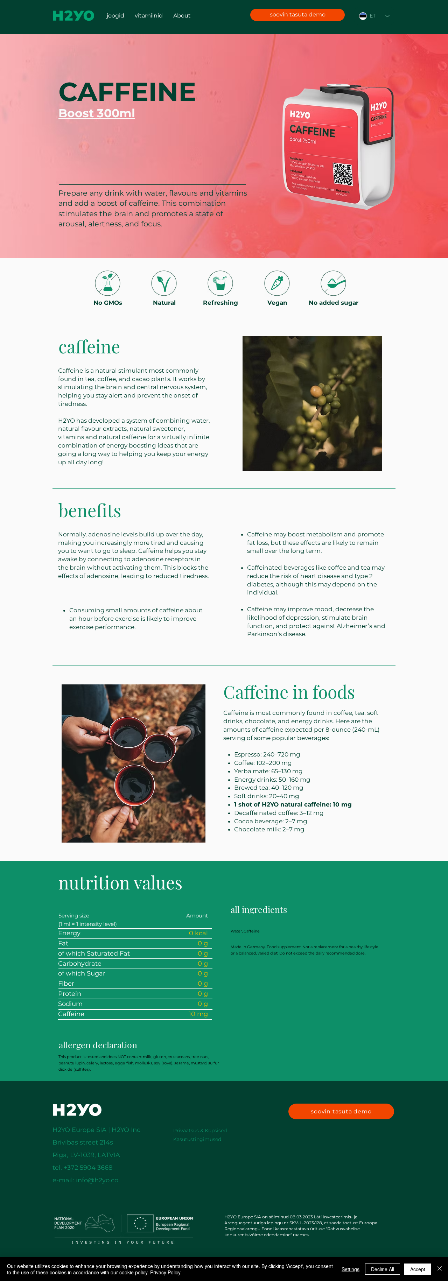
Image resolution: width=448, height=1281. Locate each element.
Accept (417, 1269)
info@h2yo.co (97, 1180)
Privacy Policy (165, 1272)
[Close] (439, 1269)
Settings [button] (350, 1269)
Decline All (382, 1269)
